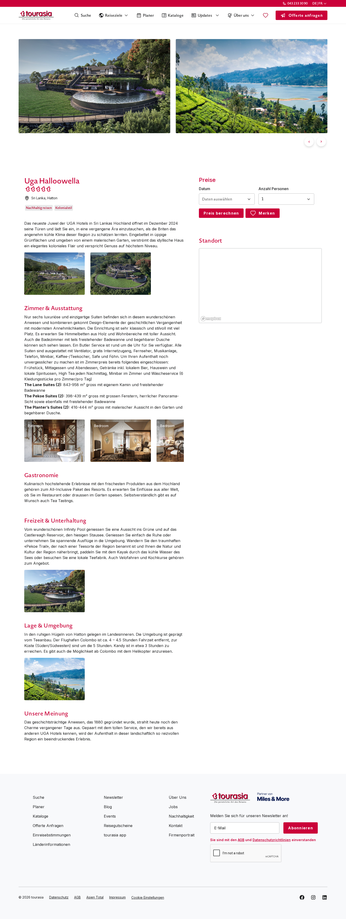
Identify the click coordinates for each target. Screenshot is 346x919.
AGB (241, 840)
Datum (204, 188)
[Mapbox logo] (211, 318)
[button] (319, 3)
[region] (260, 285)
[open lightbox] (54, 273)
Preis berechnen (221, 213)
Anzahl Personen (273, 188)
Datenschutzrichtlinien (272, 840)
